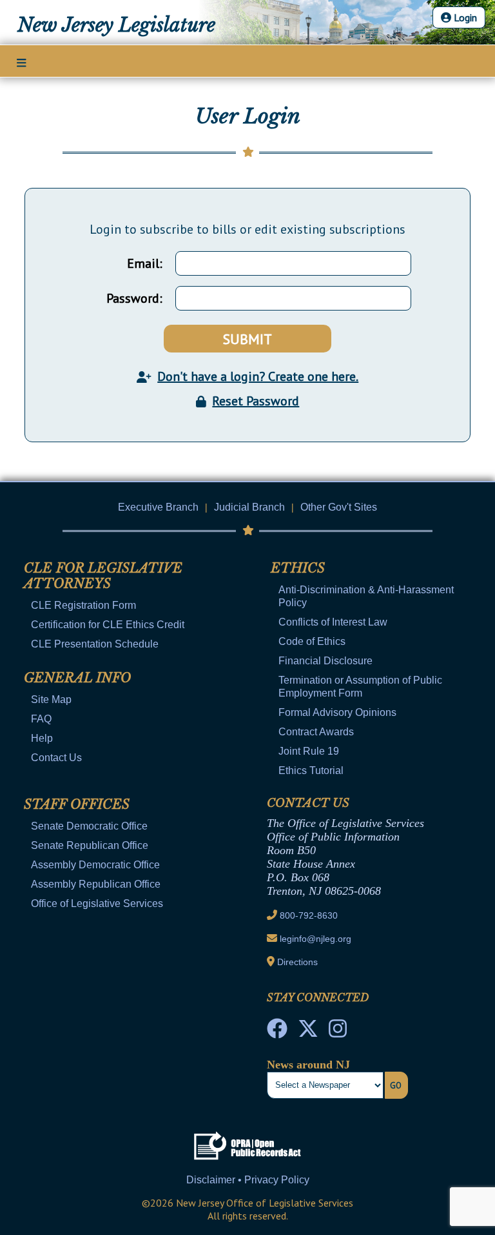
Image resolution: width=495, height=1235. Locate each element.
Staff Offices (77, 804)
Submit (247, 339)
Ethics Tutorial (311, 770)
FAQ (41, 718)
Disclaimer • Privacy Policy (247, 1179)
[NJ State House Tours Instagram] (338, 1032)
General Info (77, 678)
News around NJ (308, 1064)
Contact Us (56, 757)
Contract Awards (316, 731)
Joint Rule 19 (308, 751)
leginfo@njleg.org (315, 939)
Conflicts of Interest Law (332, 622)
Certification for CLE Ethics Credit (107, 624)
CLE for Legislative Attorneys (103, 575)
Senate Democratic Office (89, 826)
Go (396, 1085)
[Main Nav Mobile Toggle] (21, 62)
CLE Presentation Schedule (95, 643)
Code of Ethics (311, 641)
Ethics (298, 568)
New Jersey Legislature (116, 25)
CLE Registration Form (83, 605)
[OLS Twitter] (308, 1032)
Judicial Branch (249, 507)
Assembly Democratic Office (95, 864)
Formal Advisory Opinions (337, 712)
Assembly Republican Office (95, 884)
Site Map (51, 699)
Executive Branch (158, 507)
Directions (297, 962)
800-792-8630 (309, 915)
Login (464, 17)
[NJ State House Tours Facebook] (277, 1032)
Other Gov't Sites (338, 507)
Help (42, 738)
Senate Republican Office (89, 845)
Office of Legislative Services (97, 903)
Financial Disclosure (325, 660)
